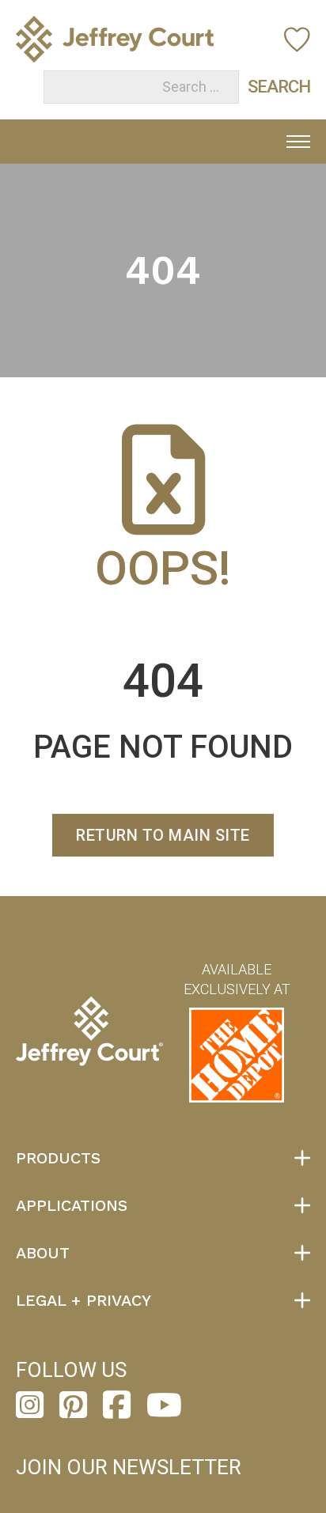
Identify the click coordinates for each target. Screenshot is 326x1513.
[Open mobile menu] (298, 141)
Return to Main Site (163, 835)
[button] (163, 1158)
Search (263, 86)
